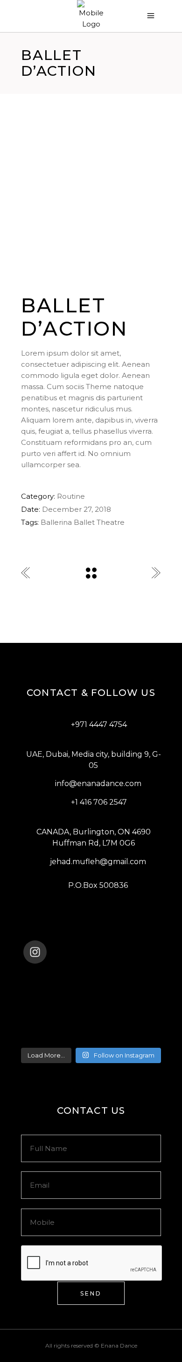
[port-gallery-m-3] (91, 265)
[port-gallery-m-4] (91, 239)
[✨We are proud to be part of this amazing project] (91, 988)
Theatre (111, 522)
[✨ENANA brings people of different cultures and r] (91, 1037)
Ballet (84, 522)
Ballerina (56, 522)
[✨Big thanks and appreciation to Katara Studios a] (91, 1013)
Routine (71, 496)
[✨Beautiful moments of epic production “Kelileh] (91, 1001)
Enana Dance (119, 1345)
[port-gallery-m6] (91, 164)
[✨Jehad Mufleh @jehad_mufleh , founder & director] (91, 1025)
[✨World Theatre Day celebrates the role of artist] (91, 976)
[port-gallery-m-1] (91, 214)
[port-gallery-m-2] (91, 189)
